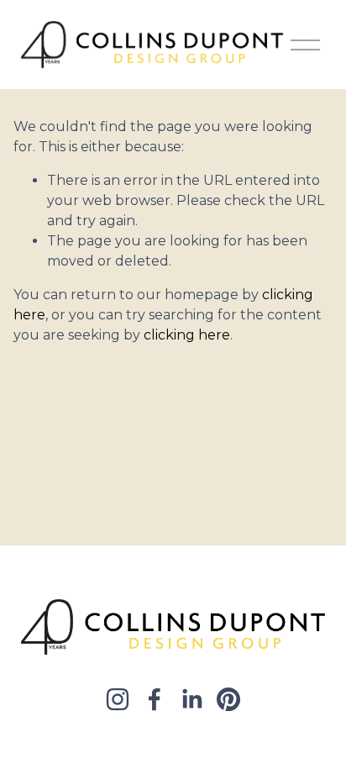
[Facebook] (154, 699)
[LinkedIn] (191, 699)
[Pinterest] (228, 699)
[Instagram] (117, 699)
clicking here (187, 335)
